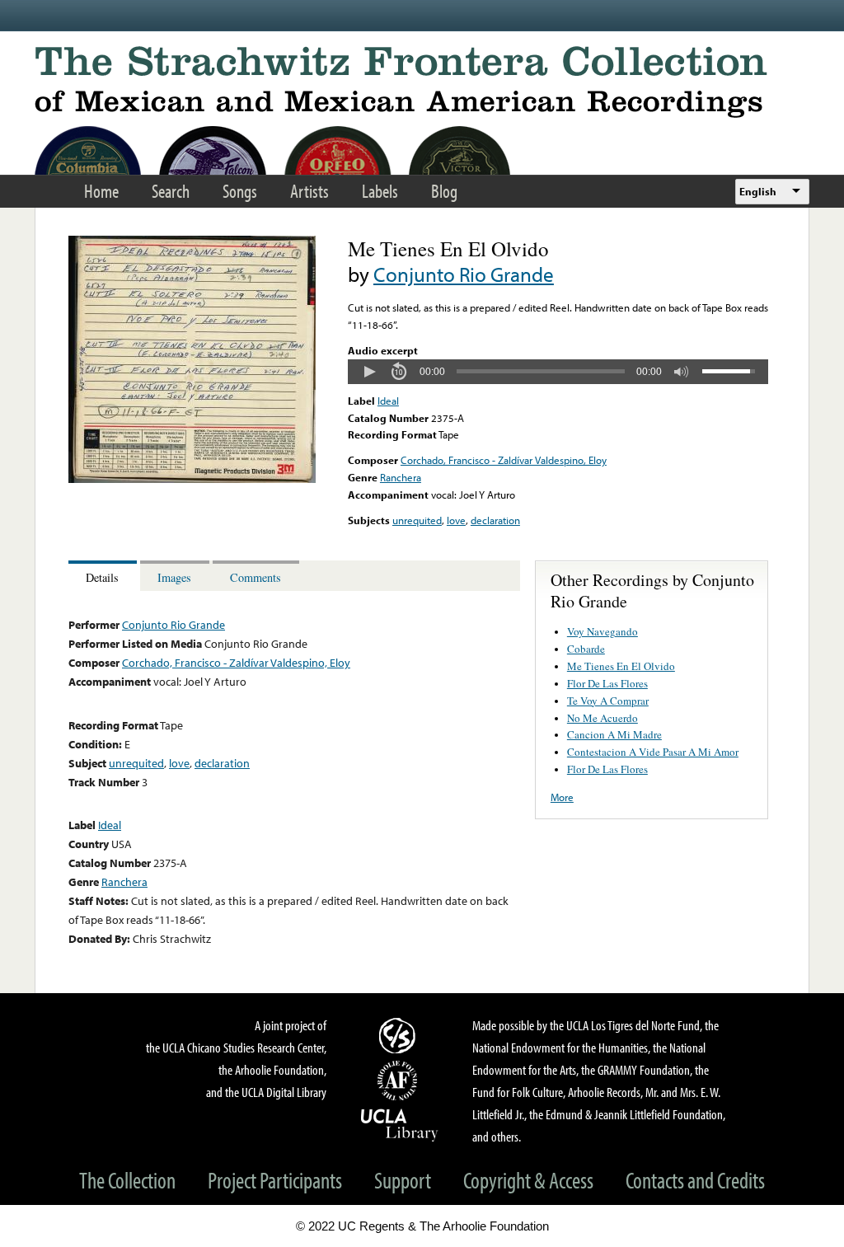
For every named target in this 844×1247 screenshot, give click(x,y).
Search (171, 191)
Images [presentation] (174, 577)
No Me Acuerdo (602, 717)
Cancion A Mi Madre (614, 734)
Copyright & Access (528, 1179)
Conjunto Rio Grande (463, 274)
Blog (444, 191)
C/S (399, 1035)
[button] (369, 371)
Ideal (388, 400)
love (456, 520)
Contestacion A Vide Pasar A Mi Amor (652, 751)
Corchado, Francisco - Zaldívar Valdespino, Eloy (504, 459)
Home (101, 191)
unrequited (417, 520)
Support (402, 1179)
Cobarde (586, 648)
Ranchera (400, 477)
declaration (495, 520)
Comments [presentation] (255, 577)
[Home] (422, 82)
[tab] (104, 575)
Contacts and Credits (695, 1179)
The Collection (127, 1179)
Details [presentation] (102, 577)
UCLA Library (399, 1124)
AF (399, 1080)
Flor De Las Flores (607, 683)
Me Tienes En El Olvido (621, 666)
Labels (380, 191)
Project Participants (275, 1179)
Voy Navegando (602, 631)
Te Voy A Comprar (608, 700)
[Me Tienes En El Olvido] (192, 478)
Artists (309, 191)
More (562, 797)
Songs (240, 191)
